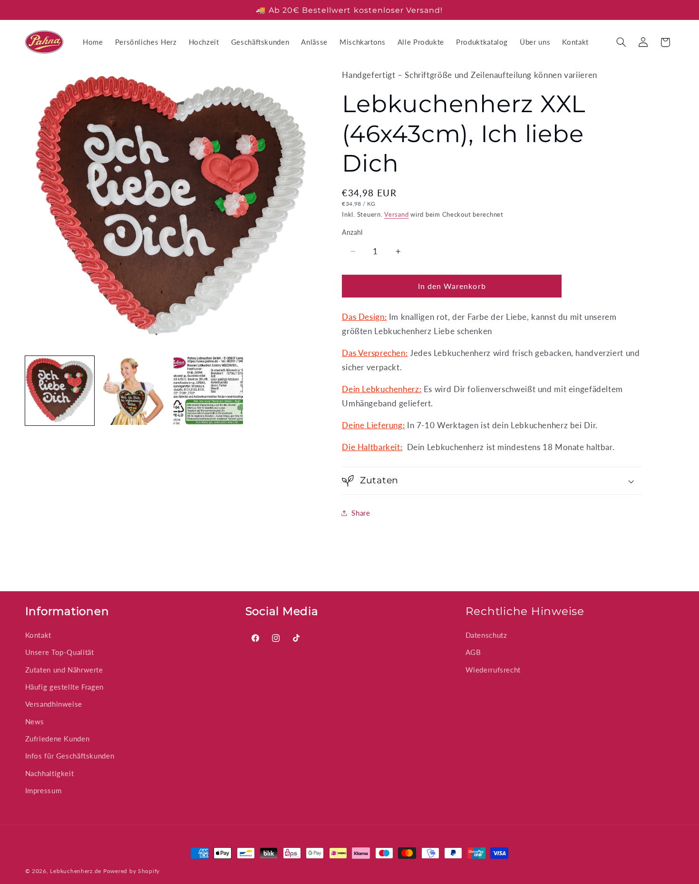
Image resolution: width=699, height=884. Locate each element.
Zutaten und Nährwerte (64, 669)
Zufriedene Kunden (57, 738)
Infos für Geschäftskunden (70, 756)
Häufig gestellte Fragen (64, 686)
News (35, 721)
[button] (621, 42)
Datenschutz (486, 635)
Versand (396, 214)
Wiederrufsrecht (493, 669)
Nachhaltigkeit (49, 773)
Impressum (43, 790)
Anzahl (352, 232)
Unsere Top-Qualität (59, 652)
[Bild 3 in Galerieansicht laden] (208, 390)
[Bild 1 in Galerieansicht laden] (60, 390)
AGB (473, 652)
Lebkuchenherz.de (75, 871)
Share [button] (360, 513)
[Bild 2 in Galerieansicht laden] (134, 390)
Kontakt (38, 635)
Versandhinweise (53, 704)
